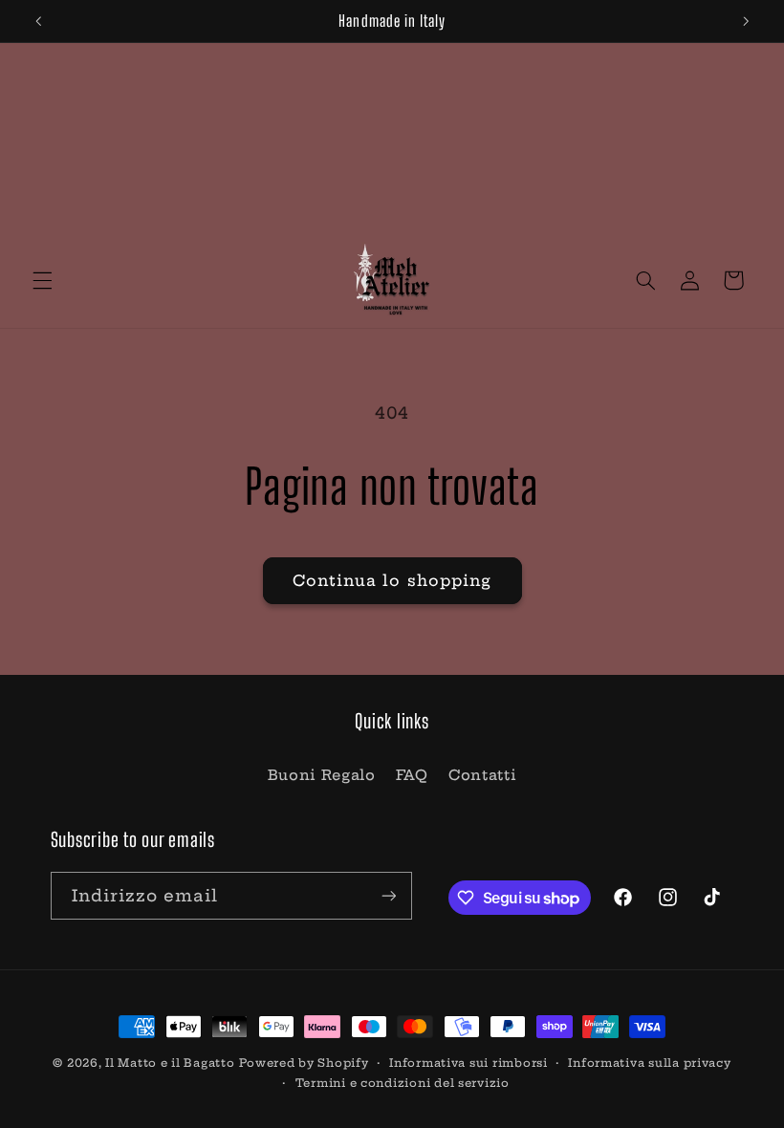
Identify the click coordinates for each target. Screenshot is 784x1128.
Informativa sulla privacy (649, 1063)
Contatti (482, 775)
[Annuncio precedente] (38, 21)
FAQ (412, 775)
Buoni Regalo (322, 775)
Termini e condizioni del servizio (402, 1083)
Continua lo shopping (392, 580)
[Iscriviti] (388, 895)
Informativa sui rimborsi (468, 1063)
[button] (42, 280)
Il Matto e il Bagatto (169, 1063)
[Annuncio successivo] (746, 21)
